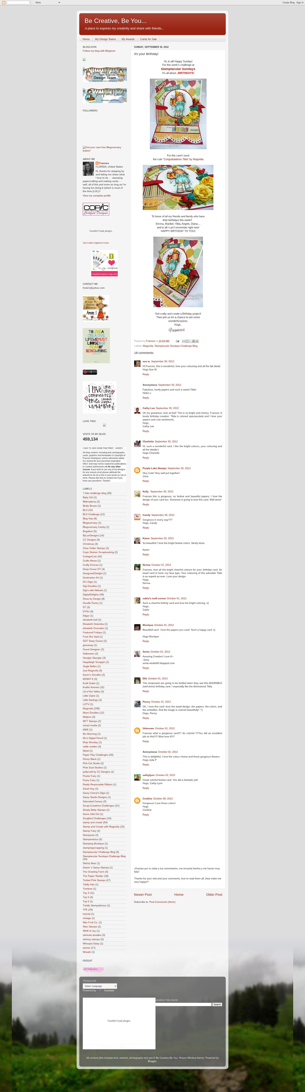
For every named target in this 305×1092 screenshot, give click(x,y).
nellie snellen (90, 746)
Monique (148, 625)
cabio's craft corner (154, 598)
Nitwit (86, 751)
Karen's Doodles (92, 675)
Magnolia (148, 346)
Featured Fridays (92, 632)
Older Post (214, 894)
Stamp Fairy (89, 831)
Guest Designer (91, 649)
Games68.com (130, 1047)
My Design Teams (105, 39)
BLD (85, 510)
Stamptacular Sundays (178, 69)
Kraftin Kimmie (91, 687)
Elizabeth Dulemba (93, 624)
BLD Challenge (91, 514)
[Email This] (184, 341)
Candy (146, 515)
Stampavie (89, 835)
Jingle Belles (90, 666)
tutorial (86, 914)
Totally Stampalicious (94, 905)
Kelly (146, 491)
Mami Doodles (91, 712)
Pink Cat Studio (91, 763)
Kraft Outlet (89, 683)
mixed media (90, 725)
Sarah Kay (88, 788)
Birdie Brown (90, 506)
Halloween (88, 653)
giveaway (88, 645)
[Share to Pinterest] (197, 341)
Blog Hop (88, 518)
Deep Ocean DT (92, 569)
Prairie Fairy (89, 776)
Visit (96, 243)
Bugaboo (88, 531)
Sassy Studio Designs (95, 797)
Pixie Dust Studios (93, 767)
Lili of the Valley (91, 691)
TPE (85, 909)
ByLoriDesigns (91, 535)
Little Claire (89, 695)
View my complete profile (97, 195)
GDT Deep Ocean (93, 641)
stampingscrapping (93, 848)
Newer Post (143, 894)
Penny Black (90, 759)
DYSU (86, 611)
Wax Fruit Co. (90, 922)
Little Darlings (90, 700)
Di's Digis (88, 582)
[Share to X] (190, 341)
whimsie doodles (92, 935)
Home (86, 39)
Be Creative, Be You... (116, 20)
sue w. (146, 361)
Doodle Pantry (91, 603)
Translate (109, 990)
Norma (146, 565)
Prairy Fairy (89, 780)
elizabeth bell (90, 619)
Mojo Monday (90, 742)
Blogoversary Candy (94, 527)
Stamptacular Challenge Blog (99, 852)
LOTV (86, 704)
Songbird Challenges (94, 818)
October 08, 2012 (163, 798)
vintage (87, 918)
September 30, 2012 (162, 361)
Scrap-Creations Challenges (98, 805)
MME (86, 729)
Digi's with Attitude (93, 590)
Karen (146, 538)
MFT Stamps (90, 721)
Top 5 (86, 897)
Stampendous (90, 839)
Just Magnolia (90, 670)
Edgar (86, 615)
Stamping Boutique (93, 843)
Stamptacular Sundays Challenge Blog (176, 346)
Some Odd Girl (91, 814)
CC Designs (89, 539)
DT (84, 607)
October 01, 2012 (161, 565)
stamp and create (92, 822)
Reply (146, 374)
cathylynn (149, 775)
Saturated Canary (93, 801)
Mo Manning (90, 734)
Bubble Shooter (108, 1047)
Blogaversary (90, 522)
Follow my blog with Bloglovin (99, 51)
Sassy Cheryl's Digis (94, 793)
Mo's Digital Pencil (93, 738)
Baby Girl (88, 497)
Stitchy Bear (89, 863)
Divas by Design (92, 598)
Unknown (148, 728)
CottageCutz (90, 556)
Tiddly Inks (89, 884)
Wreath (87, 952)
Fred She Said (91, 636)
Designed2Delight (93, 573)
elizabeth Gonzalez (93, 628)
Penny (146, 701)
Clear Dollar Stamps (94, 548)
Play (118, 1047)
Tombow (87, 888)
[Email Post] (177, 341)
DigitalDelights (91, 594)
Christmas (88, 544)
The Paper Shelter (93, 876)
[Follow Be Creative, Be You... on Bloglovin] (93, 971)
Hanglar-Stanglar (92, 658)
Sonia (146, 651)
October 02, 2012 (168, 752)
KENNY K (88, 679)
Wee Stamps (90, 926)
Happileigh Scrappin (94, 662)
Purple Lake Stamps (155, 468)
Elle (145, 678)
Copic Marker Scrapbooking (98, 552)
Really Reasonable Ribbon (97, 784)
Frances (104, 163)
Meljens (87, 717)
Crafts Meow (90, 560)
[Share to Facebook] (194, 341)
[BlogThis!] (187, 341)
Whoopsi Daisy (91, 943)
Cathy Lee (149, 408)
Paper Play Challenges (95, 755)
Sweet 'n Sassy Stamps (96, 867)
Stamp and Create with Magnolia (101, 826)
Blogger (152, 1061)
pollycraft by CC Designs (96, 772)
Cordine (147, 798)
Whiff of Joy (89, 931)
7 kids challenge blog (94, 493)
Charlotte (148, 441)
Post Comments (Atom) (162, 902)
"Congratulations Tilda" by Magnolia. (183, 159)
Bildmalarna (89, 501)
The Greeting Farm (93, 871)
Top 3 (86, 893)
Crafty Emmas (91, 565)
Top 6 (86, 901)
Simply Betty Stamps (94, 810)
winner (86, 948)
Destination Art (91, 577)
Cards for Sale (148, 39)
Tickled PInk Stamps (94, 880)
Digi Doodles (90, 586)
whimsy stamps (91, 939)
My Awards (128, 39)
